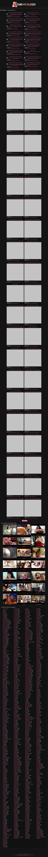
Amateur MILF (5, 625)
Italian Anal (27, 623)
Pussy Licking (38, 626)
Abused (4, 613)
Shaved (37, 677)
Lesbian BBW (27, 667)
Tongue (37, 789)
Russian (37, 655)
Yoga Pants (4, 845)
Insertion (26, 614)
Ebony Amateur (16, 665)
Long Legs (27, 697)
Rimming (37, 646)
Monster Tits (27, 751)
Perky (26, 811)
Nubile (26, 766)
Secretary (37, 666)
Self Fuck (37, 669)
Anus (3, 648)
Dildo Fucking (16, 637)
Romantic (37, 650)
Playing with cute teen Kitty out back (32, 69)
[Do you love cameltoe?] (32, 164)
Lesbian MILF (27, 677)
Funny (15, 746)
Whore (37, 827)
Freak (15, 735)
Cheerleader (5, 787)
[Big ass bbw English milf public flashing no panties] (15, 100)
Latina (26, 659)
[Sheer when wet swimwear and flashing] (15, 40)
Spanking (37, 721)
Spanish (37, 720)
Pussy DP (38, 623)
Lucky (26, 700)
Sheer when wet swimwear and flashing (15, 37)
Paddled (26, 795)
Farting (15, 699)
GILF (14, 747)
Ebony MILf (16, 669)
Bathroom (4, 702)
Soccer (37, 709)
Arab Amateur (5, 650)
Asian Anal (4, 655)
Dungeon (15, 660)
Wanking (37, 817)
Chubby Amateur (5, 791)
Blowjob (4, 737)
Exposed (15, 687)
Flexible (15, 724)
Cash (3, 776)
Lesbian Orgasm (27, 681)
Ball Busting (5, 691)
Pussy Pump (38, 628)
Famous (15, 697)
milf (35, 53)
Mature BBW (27, 724)
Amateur (4, 618)
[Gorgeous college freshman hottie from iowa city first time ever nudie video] (15, 465)
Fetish (15, 710)
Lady (26, 656)
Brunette (4, 751)
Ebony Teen (16, 670)
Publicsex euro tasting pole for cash (32, 112)
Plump (26, 830)
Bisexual (4, 725)
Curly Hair (15, 625)
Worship (4, 842)
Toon (37, 790)
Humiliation (16, 833)
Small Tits (38, 702)
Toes (37, 787)
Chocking (4, 789)
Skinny (37, 692)
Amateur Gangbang (6, 622)
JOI (25, 628)
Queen (37, 633)
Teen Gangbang (39, 765)
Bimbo (4, 724)
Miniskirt (26, 734)
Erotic (15, 676)
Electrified (15, 671)
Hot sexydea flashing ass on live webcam (32, 62)
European (15, 679)
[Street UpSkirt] (32, 51)
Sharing (37, 676)
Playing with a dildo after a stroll (15, 112)
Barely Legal (5, 700)
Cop (3, 817)
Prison (37, 611)
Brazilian (4, 748)
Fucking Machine (16, 744)
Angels (4, 645)
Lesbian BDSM (27, 668)
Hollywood (15, 817)
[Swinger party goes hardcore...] (32, 143)
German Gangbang (17, 762)
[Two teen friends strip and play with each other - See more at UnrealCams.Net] (32, 27)
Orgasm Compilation (28, 784)
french (16, 35)
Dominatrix (15, 650)
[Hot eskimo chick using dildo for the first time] (15, 486)
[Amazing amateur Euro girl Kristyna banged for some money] (32, 293)
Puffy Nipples (38, 617)
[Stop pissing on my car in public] (15, 379)
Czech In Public (16, 628)
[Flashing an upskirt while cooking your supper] (32, 443)
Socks (37, 710)
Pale (26, 799)
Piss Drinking (27, 823)
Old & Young (27, 775)
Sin (36, 688)
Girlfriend (15, 777)
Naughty (26, 762)
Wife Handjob (38, 832)
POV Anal (26, 791)
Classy (4, 798)
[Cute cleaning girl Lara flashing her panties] (32, 100)
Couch (4, 821)
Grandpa (15, 789)
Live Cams (27, 692)
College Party (5, 811)
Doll (14, 648)
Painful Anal (27, 797)
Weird (37, 822)
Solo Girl (37, 714)
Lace (26, 654)
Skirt (37, 693)
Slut (37, 701)
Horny (15, 823)
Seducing (37, 667)
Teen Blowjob (38, 764)
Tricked (37, 796)
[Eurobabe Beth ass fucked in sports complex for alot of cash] (32, 207)
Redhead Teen (38, 639)
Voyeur (37, 816)
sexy (36, 367)
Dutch (15, 661)
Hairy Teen (15, 800)
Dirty (14, 639)
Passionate (27, 806)
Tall (37, 755)
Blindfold (4, 734)
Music (26, 756)
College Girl (5, 810)
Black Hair (4, 733)
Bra (3, 747)
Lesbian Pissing (27, 683)
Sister (37, 690)
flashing (17, 16)
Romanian (38, 649)
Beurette (4, 712)
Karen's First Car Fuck (33, 326)
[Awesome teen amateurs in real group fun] (15, 250)
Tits (37, 786)
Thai (37, 769)
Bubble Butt (4, 753)
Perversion (27, 812)
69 (3, 612)
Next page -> (25, 520)
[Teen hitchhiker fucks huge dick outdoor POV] (32, 422)
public (19, 16)
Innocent (26, 613)
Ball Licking (4, 693)
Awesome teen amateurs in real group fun (15, 241)
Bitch (3, 726)
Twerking (37, 799)
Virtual (37, 812)
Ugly (37, 800)
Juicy (26, 646)
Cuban (4, 832)
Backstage (4, 690)
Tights (37, 778)
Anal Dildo (4, 637)
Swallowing (38, 748)
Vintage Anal (38, 810)
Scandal (37, 661)
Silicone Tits (38, 686)
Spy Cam (37, 726)
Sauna (37, 660)
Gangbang (15, 752)
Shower (37, 683)
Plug (26, 829)
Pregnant (26, 838)
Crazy (4, 827)
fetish (34, 22)
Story (37, 733)
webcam (32, 66)
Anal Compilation (5, 634)
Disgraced (15, 644)
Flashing (15, 723)
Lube (26, 699)
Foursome (15, 734)
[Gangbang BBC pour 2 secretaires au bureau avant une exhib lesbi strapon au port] (15, 65)
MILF (26, 702)
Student (37, 744)
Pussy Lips (38, 627)
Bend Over (4, 711)
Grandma (15, 788)
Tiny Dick (37, 780)
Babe (3, 686)
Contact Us (29, 855)
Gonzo (15, 785)
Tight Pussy (38, 777)
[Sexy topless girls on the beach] (15, 26)
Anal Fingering (5, 638)
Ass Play (4, 668)
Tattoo (37, 757)
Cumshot (15, 622)
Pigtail (26, 822)
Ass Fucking (5, 666)
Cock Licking (5, 806)
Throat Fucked (38, 774)
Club (3, 805)
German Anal (16, 758)
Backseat (4, 689)
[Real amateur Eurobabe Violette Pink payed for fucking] (32, 40)
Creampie (4, 828)
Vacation (37, 806)
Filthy (15, 713)
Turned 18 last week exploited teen (15, 391)
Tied (37, 775)
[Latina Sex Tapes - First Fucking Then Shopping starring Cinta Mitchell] (32, 379)
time (14, 410)
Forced (15, 731)
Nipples (26, 765)
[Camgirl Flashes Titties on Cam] (32, 250)
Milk (25, 733)
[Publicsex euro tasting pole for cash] (32, 121)
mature (35, 174)
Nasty (26, 757)
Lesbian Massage (28, 678)
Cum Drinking (5, 838)
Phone (26, 817)
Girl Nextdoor (16, 775)
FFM (14, 689)
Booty (4, 744)
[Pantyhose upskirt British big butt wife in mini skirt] (32, 58)
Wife (37, 828)
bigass (36, 22)
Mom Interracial (27, 746)
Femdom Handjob (17, 708)
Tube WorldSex (3, 10)
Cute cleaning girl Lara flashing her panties (33, 90)
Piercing (26, 821)
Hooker (15, 821)
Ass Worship (5, 671)
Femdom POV (16, 709)
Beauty (4, 704)
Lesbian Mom (27, 680)
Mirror (26, 735)
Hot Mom (15, 827)
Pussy (37, 622)
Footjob (15, 730)
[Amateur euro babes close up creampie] (15, 315)
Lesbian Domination (28, 670)
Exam (15, 681)
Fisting (15, 721)
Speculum (38, 722)
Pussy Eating (38, 624)
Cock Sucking (5, 808)
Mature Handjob (27, 725)
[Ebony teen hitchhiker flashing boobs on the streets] (15, 207)
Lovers (26, 698)
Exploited (15, 686)
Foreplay (15, 732)
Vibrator (37, 808)
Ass (3, 665)
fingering (31, 29)
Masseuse (26, 714)
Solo (37, 713)
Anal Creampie (5, 635)
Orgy (26, 785)
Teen (37, 762)
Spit (37, 724)
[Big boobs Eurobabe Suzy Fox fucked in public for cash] (32, 229)
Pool (26, 833)
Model (26, 741)
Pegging (26, 808)
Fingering (15, 715)
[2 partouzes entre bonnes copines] (15, 58)
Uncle (37, 802)
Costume (4, 820)
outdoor (36, 16)
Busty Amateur (5, 757)
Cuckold (4, 833)
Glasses (15, 779)
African (4, 617)
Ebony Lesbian (16, 668)
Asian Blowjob (5, 657)
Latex (26, 658)
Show (37, 682)
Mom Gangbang (27, 744)
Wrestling (4, 843)
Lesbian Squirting (28, 687)
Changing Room (5, 784)
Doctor (15, 645)
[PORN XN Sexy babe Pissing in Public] (15, 79)
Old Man (26, 776)
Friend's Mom (16, 742)
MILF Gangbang (27, 704)
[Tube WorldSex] (24, 4)
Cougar (4, 822)
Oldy (26, 779)
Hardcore (15, 807)
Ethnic (15, 678)
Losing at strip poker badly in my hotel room (33, 391)
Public (37, 614)
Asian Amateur (5, 654)
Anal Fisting (4, 639)
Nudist (26, 767)
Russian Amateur (39, 656)
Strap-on (37, 735)
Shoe (37, 678)
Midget (26, 731)
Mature (26, 720)
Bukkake (4, 754)
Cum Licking (16, 614)
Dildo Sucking (16, 638)
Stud (37, 743)
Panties (26, 800)
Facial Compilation (17, 693)
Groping (15, 791)
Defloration (15, 634)
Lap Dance (27, 657)
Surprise (37, 747)
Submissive (38, 746)
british (18, 35)
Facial (15, 692)
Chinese (4, 788)
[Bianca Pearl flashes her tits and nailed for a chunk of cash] (15, 186)
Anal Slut (4, 643)
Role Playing (38, 648)
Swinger (37, 752)
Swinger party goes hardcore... (33, 133)
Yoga (3, 844)
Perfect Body (27, 810)
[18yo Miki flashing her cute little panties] (32, 486)
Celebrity (4, 780)
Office (26, 773)
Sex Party (37, 671)
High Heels (16, 811)
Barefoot (4, 699)
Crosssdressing (5, 831)
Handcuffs (15, 801)
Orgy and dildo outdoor (15, 348)
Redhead (37, 638)
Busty (4, 756)
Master (26, 715)
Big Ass (4, 713)
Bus (3, 755)
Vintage (37, 809)
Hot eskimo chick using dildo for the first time (15, 477)
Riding (37, 645)
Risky (37, 647)
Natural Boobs (27, 758)
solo (30, 66)
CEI (3, 767)
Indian (26, 611)
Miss (26, 736)
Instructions (27, 615)
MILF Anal (26, 703)
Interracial (26, 617)
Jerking (26, 643)
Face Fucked (16, 690)
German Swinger (16, 769)
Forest (15, 733)
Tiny (37, 779)
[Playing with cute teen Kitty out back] (32, 79)
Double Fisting (16, 655)
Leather (26, 661)
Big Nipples (4, 719)
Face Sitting (16, 691)
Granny (15, 790)
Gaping (15, 753)
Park (26, 802)
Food (15, 726)
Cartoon (4, 775)
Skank (37, 691)
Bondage (4, 741)
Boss (3, 745)
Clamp (4, 795)
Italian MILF (27, 624)
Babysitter (4, 687)
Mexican (26, 730)
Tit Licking (38, 784)
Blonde (4, 735)
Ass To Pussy (5, 670)
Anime (4, 647)
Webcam (37, 821)
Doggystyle (16, 647)
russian (12, 16)
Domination (16, 649)
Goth (14, 787)
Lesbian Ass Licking (28, 666)
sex (28, 66)
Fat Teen (15, 703)
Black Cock (4, 731)
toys (14, 131)
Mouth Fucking (27, 753)
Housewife (15, 830)
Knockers (26, 650)
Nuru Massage (27, 769)
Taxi (37, 758)
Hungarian (15, 834)
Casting (4, 777)
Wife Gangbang (38, 831)
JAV (25, 627)
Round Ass (38, 654)
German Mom (16, 768)
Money (26, 748)
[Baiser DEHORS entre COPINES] (32, 315)
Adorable (4, 615)
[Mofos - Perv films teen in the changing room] (15, 422)
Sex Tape (37, 672)
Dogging (15, 646)
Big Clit (4, 715)
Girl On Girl (15, 776)
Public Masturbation (39, 615)
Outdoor (26, 787)
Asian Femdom (5, 658)
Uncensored (38, 801)
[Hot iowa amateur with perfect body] (15, 443)
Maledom (26, 710)
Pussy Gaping (38, 625)
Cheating (4, 785)
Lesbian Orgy (27, 682)
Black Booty (4, 730)
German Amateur (16, 757)
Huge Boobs (16, 831)
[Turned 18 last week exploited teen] (15, 400)
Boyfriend (4, 746)
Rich (37, 644)
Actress (4, 614)
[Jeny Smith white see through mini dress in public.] (15, 20)
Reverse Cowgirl (39, 643)
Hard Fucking (16, 806)
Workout (4, 841)
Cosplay (4, 819)
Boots (4, 743)
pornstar (16, 54)
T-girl (37, 753)
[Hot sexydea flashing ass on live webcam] (32, 64)
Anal (3, 632)
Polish (26, 832)
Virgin (37, 811)
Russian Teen (38, 658)
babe (18, 48)
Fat (14, 700)
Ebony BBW (16, 667)
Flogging (15, 725)
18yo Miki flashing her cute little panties (33, 477)
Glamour (15, 778)
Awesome (4, 678)
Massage (26, 713)
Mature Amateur (27, 722)
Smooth (37, 704)
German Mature (16, 767)
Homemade (16, 819)
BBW (3, 679)
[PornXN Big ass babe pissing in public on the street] (15, 52)
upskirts (29, 60)
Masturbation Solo (28, 719)
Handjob (15, 802)
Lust (26, 701)
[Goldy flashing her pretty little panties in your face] (15, 46)
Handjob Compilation (17, 805)
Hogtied (15, 816)
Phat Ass (26, 816)
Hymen (15, 838)
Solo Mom (38, 715)
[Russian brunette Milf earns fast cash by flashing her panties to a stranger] (32, 357)
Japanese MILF (27, 636)
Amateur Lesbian (5, 624)
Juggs (26, 645)
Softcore (37, 712)
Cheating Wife (5, 786)
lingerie (14, 48)
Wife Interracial (38, 834)
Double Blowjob (16, 654)
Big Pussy (4, 720)
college (19, 410)
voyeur (14, 16)
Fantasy (15, 698)
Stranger (37, 734)
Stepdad (37, 730)
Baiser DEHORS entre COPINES (33, 305)
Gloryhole (15, 780)
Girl (14, 774)
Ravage (37, 635)
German (15, 756)
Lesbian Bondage (28, 669)
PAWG (26, 789)
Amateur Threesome (6, 627)
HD (14, 795)
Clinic (4, 799)
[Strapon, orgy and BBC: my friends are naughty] (15, 33)
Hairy (15, 796)
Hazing (15, 808)
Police (26, 831)
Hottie (15, 829)
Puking (37, 618)
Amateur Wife (5, 628)
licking (19, 88)
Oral (26, 780)
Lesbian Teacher (27, 688)
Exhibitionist (16, 682)
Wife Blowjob (38, 830)
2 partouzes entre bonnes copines (15, 56)
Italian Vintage (27, 626)
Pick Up (26, 818)
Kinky (26, 647)
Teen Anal (38, 763)
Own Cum (26, 788)
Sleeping (37, 697)
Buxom (4, 765)
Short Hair (38, 680)
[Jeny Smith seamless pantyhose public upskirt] (15, 14)
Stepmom (37, 731)
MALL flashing (15, 284)
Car (3, 774)
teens (29, 29)
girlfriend (16, 410)
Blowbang (4, 736)
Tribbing (37, 795)
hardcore (32, 35)
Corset (4, 818)
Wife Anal (37, 829)
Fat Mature (15, 702)
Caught (4, 779)
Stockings (38, 732)
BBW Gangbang (5, 681)
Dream (15, 657)
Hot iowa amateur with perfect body (15, 434)
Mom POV (26, 747)
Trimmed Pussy (38, 797)
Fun (14, 745)
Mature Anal (27, 723)
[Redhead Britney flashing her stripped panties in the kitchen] (15, 143)
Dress (15, 658)
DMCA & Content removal (23, 855)
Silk (37, 687)
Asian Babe (4, 656)
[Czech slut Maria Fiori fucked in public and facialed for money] (32, 33)
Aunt (3, 676)
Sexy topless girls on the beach (15, 24)
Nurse (26, 768)
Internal (26, 616)
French (15, 737)
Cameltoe (4, 769)
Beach (4, 703)
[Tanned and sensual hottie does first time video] (32, 508)
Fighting (15, 711)
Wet (37, 823)
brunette (37, 29)
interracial (15, 217)
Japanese (26, 629)
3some (4, 611)
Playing (26, 827)
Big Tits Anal (5, 722)
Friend (15, 741)
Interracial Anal (27, 618)
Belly (3, 710)
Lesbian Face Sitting (28, 671)
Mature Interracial (28, 726)
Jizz (25, 644)
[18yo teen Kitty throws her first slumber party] (15, 272)
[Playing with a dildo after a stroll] (15, 121)
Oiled (26, 774)
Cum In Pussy (16, 612)
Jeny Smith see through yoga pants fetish (32, 18)
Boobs (4, 742)
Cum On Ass (16, 615)
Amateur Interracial (6, 623)
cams (35, 260)
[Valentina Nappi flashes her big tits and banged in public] (32, 46)
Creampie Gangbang (6, 830)
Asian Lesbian (5, 660)
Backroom (4, 688)
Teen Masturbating (39, 767)
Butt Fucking (5, 763)
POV (26, 790)
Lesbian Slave (27, 686)
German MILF (16, 766)
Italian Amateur (27, 622)
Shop (37, 679)
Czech (15, 627)
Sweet (37, 751)
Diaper (15, 635)
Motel (26, 752)
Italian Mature (27, 625)
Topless (37, 791)
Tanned (37, 756)
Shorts (37, 681)
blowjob (36, 346)
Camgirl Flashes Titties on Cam (33, 241)
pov (35, 48)
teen (34, 88)
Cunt (14, 624)
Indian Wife (27, 612)
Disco (15, 643)
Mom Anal (26, 743)
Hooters (15, 822)
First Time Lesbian (17, 719)
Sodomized (38, 711)
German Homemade (17, 764)
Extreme (15, 688)
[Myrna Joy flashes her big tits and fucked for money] (15, 164)
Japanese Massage (28, 637)
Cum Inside (16, 613)
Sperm (37, 723)
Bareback (4, 698)
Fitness (15, 722)
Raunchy (37, 634)
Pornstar (26, 834)
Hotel (15, 828)
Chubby (4, 790)
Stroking (37, 742)
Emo (14, 672)
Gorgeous (15, 786)
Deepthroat (16, 633)
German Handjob (16, 763)
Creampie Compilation (6, 829)
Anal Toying (4, 644)
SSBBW (37, 659)
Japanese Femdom (28, 633)
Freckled (15, 736)
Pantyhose (27, 801)
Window (4, 839)
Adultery (4, 616)
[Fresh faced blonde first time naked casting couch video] (15, 508)
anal (11, 35)
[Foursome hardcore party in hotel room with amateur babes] (32, 186)
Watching (37, 818)
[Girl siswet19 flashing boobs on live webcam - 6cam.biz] (15, 336)
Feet (14, 704)
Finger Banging (16, 714)
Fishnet (15, 720)
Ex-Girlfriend (16, 680)
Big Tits (4, 721)
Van (37, 807)
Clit (3, 800)
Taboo (37, 754)
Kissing (26, 648)
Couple (4, 823)
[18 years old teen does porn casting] (15, 229)
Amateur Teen (5, 626)
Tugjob (37, 798)
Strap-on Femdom (39, 736)
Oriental (26, 786)
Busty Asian (4, 758)
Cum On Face (16, 616)
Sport (37, 725)
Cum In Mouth (16, 611)
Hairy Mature (16, 798)
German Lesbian (16, 765)
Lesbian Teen (27, 689)
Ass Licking (4, 667)
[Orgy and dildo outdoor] (15, 357)
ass (16, 48)
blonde (34, 346)
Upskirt (37, 805)
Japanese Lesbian (28, 635)
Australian (4, 677)
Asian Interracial (5, 659)
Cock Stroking (5, 807)
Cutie (15, 626)
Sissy (37, 689)
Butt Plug (4, 764)
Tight (37, 776)
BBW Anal (4, 680)
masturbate (35, 66)
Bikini (4, 723)
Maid (26, 709)
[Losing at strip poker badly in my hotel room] (32, 400)
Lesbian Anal (27, 665)
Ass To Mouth (5, 669)
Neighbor (26, 763)
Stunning (37, 745)
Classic (4, 796)
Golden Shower (16, 784)
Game (15, 751)
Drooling (15, 659)
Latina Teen (27, 660)
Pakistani (26, 798)
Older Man (27, 777)
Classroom (4, 797)
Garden (15, 754)
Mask (26, 712)
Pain (26, 796)
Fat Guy (15, 701)
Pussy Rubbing (38, 629)
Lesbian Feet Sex (28, 672)
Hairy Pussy (16, 799)
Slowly (37, 700)
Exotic (15, 683)
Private (37, 612)
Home (15, 818)
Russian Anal (38, 657)
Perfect (26, 809)
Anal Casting (5, 633)
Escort (15, 677)
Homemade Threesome (17, 820)
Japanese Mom (27, 638)
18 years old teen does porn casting (15, 219)
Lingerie (26, 691)
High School (16, 812)
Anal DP (4, 636)
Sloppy (37, 699)
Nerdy (26, 764)
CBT (3, 766)
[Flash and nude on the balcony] (32, 14)
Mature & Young (27, 721)
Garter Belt (15, 755)
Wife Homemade (39, 833)
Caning (4, 773)
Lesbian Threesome (28, 690)
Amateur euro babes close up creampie (15, 305)
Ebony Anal (16, 666)
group (17, 260)
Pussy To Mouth (38, 632)
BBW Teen (4, 682)
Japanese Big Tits (28, 632)
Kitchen (26, 649)
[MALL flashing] (15, 293)
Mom (26, 742)
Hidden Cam (16, 810)
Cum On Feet (16, 617)
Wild (37, 838)
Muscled (26, 755)
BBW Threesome (5, 683)
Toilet (37, 788)
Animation (4, 646)
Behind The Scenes (6, 709)
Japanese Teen (27, 639)
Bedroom (4, 708)
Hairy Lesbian (16, 797)
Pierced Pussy (27, 820)
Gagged (15, 748)
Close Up (4, 802)
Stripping (37, 741)
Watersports (38, 819)
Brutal (4, 752)
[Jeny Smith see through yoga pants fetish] (32, 20)
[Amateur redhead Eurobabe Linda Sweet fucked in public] (32, 272)
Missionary (27, 737)
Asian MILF (4, 661)
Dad (14, 629)
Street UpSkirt (32, 50)
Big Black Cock (5, 714)
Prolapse (37, 613)
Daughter (15, 632)
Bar (3, 697)
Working (4, 840)
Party (26, 805)
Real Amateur (38, 636)
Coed (4, 809)
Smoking (37, 703)
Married (26, 711)
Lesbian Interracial (28, 676)
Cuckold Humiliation (6, 834)
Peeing (26, 807)
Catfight (4, 778)
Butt (3, 762)
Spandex (37, 719)
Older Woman (27, 778)
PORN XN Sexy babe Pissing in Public (15, 69)
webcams (32, 260)
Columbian (4, 812)
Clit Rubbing (5, 801)
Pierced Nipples (27, 819)
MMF (26, 708)
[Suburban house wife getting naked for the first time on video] (32, 465)
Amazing (4, 629)
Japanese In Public (28, 634)
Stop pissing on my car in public (15, 369)
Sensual (37, 670)
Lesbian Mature (27, 679)
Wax (37, 820)
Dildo (15, 636)
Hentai (15, 809)
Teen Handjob (38, 766)
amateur (13, 35)
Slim (37, 698)
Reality (37, 637)
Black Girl (4, 732)
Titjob (37, 785)
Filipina (15, 712)
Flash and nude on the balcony (33, 12)
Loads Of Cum (27, 693)
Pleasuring (27, 828)
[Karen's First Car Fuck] (32, 336)
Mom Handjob (27, 745)
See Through (38, 668)
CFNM (4, 768)
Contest (4, 816)
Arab (3, 649)
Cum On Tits (16, 618)
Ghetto (15, 773)
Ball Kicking (4, 692)
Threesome (38, 773)
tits (31, 48)
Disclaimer (18, 855)
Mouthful (26, 754)
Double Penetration (17, 656)
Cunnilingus (16, 623)
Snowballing (38, 708)
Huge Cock (16, 832)
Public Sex (38, 616)
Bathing (4, 701)
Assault (4, 672)
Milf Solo (26, 732)
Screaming (38, 665)
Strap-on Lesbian (39, 737)
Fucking (15, 743)
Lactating (26, 655)
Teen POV (38, 768)
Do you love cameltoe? (33, 155)
